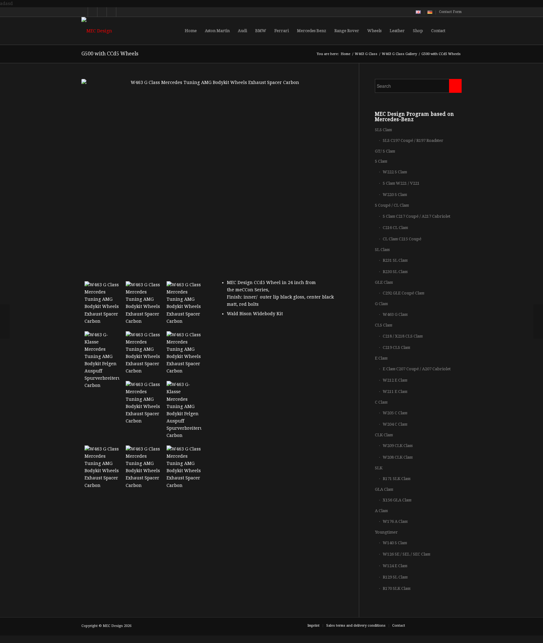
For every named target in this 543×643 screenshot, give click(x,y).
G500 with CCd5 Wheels (109, 54)
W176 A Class (395, 521)
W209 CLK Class (398, 445)
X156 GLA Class (397, 500)
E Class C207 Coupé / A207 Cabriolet (417, 368)
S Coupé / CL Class (392, 205)
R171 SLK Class (396, 478)
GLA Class (384, 489)
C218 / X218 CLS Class (403, 336)
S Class (381, 161)
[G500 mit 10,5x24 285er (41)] (143, 467)
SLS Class (383, 129)
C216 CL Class (395, 227)
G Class (381, 303)
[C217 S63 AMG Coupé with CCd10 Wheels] (5, 321)
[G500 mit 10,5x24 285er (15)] (102, 360)
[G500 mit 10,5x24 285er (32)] (184, 410)
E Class (381, 358)
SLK (378, 468)
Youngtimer (386, 532)
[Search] (455, 31)
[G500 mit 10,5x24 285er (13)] (184, 303)
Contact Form (450, 12)
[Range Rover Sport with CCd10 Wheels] (538, 321)
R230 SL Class (395, 271)
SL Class (382, 249)
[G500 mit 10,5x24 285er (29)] (143, 403)
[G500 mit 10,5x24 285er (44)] (184, 467)
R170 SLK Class (396, 588)
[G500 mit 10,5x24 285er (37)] (102, 467)
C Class (381, 402)
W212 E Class (395, 380)
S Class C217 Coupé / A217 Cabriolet (416, 216)
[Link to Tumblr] (121, 12)
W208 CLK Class (398, 457)
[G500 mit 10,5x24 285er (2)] (102, 303)
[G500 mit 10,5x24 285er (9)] (143, 303)
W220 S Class (395, 194)
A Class (381, 510)
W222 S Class (395, 172)
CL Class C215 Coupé (402, 239)
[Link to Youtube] (92, 12)
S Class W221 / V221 (401, 183)
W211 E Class (395, 391)
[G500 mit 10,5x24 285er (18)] (143, 353)
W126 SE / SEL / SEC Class (406, 554)
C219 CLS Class (396, 347)
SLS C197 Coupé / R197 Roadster (413, 140)
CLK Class (384, 435)
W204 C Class (395, 424)
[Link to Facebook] (102, 12)
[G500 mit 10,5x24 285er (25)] (184, 353)
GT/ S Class (385, 151)
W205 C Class (395, 413)
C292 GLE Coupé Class (403, 293)
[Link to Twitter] (83, 12)
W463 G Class (395, 314)
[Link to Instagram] (111, 12)
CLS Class (383, 325)
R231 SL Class (395, 260)
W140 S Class (395, 542)
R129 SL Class (395, 577)
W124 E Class (395, 565)
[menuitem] (418, 12)
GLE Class (384, 282)
